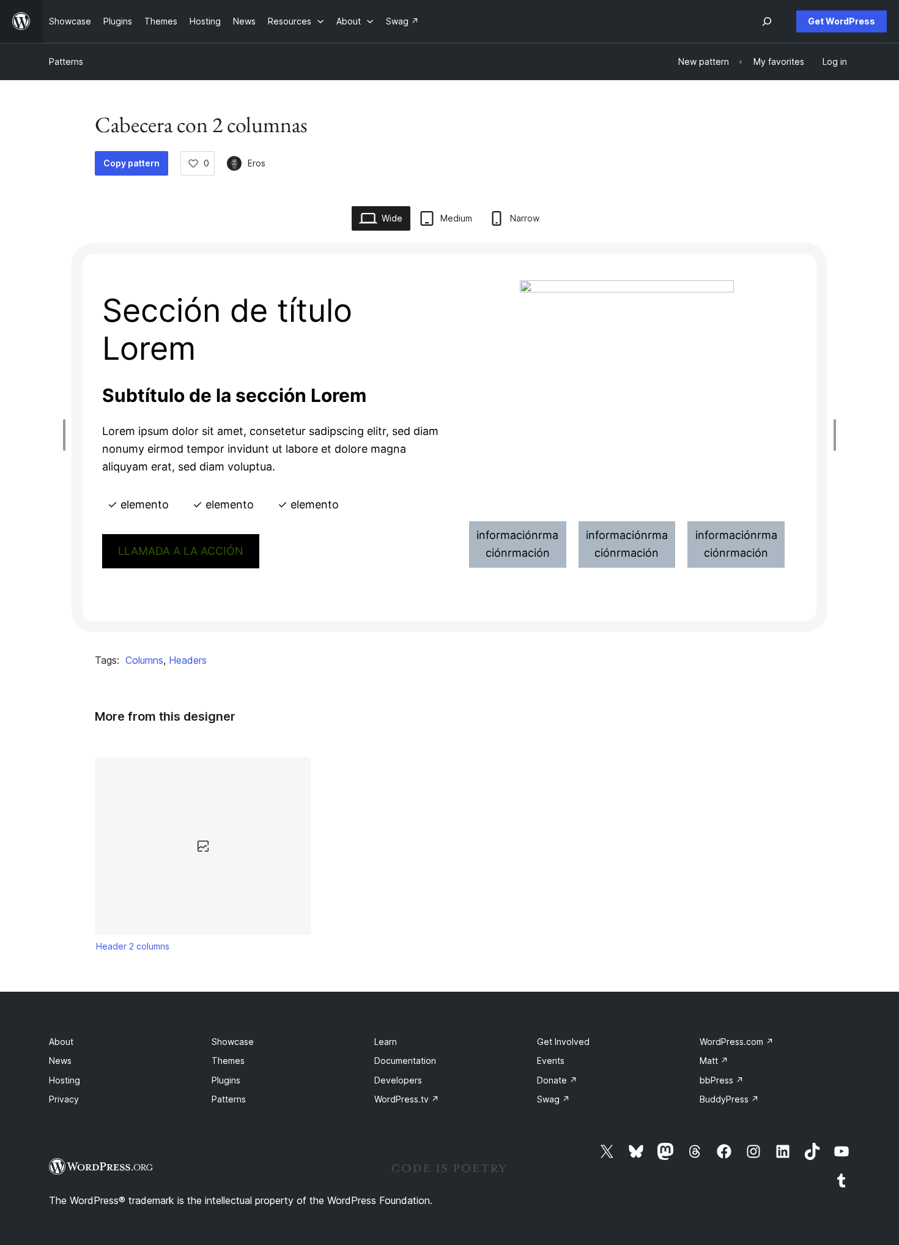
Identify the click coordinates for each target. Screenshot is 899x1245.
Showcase (233, 1041)
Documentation (405, 1060)
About (61, 1041)
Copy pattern (131, 163)
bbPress (722, 1080)
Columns (144, 660)
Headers (188, 660)
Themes (228, 1060)
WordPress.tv (406, 1099)
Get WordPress (841, 21)
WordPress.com (737, 1041)
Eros (256, 163)
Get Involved (563, 1041)
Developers (398, 1080)
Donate (557, 1080)
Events (550, 1060)
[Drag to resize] (67, 435)
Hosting (64, 1080)
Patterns (66, 61)
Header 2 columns (132, 946)
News (60, 1060)
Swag (553, 1099)
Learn (385, 1041)
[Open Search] (767, 21)
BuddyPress (729, 1099)
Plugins (226, 1080)
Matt (714, 1060)
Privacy (64, 1099)
